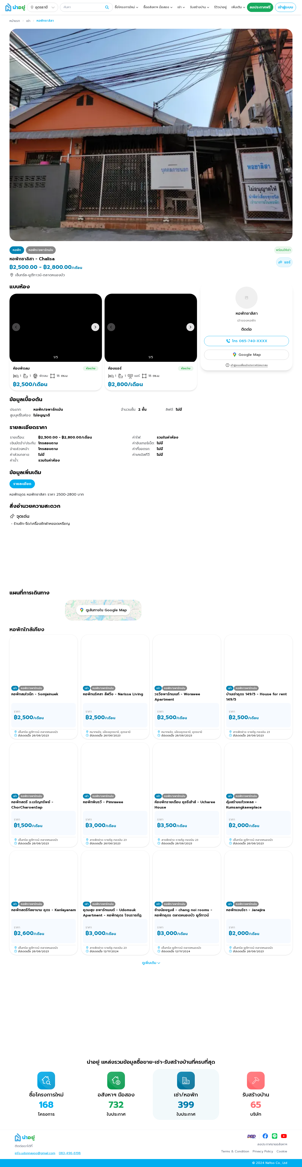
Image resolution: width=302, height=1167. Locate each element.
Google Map (250, 354)
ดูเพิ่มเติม (149, 963)
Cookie (282, 1151)
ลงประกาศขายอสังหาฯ (272, 1144)
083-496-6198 (70, 1153)
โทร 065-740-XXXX (249, 341)
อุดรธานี (41, 7)
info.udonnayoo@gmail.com (35, 1153)
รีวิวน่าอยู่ (220, 7)
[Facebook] (265, 1136)
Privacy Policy (263, 1151)
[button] (86, 7)
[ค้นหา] (107, 7)
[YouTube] (284, 1136)
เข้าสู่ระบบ (285, 7)
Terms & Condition (235, 1151)
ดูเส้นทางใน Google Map (106, 610)
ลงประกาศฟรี (260, 7)
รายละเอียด (22, 484)
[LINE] (274, 1136)
